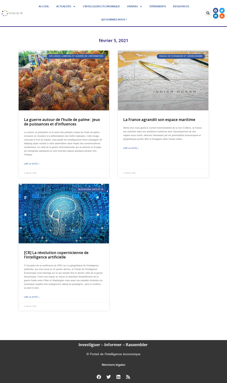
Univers (132, 6)
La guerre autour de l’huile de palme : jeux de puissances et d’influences (62, 121)
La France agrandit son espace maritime (159, 119)
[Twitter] (222, 10)
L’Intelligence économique (101, 6)
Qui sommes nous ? (114, 19)
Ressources (181, 6)
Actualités (63, 6)
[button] (208, 13)
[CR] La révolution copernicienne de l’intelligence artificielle (56, 255)
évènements (158, 6)
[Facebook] (215, 10)
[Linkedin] (215, 16)
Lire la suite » (32, 164)
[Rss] (222, 16)
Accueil (44, 6)
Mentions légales (113, 365)
